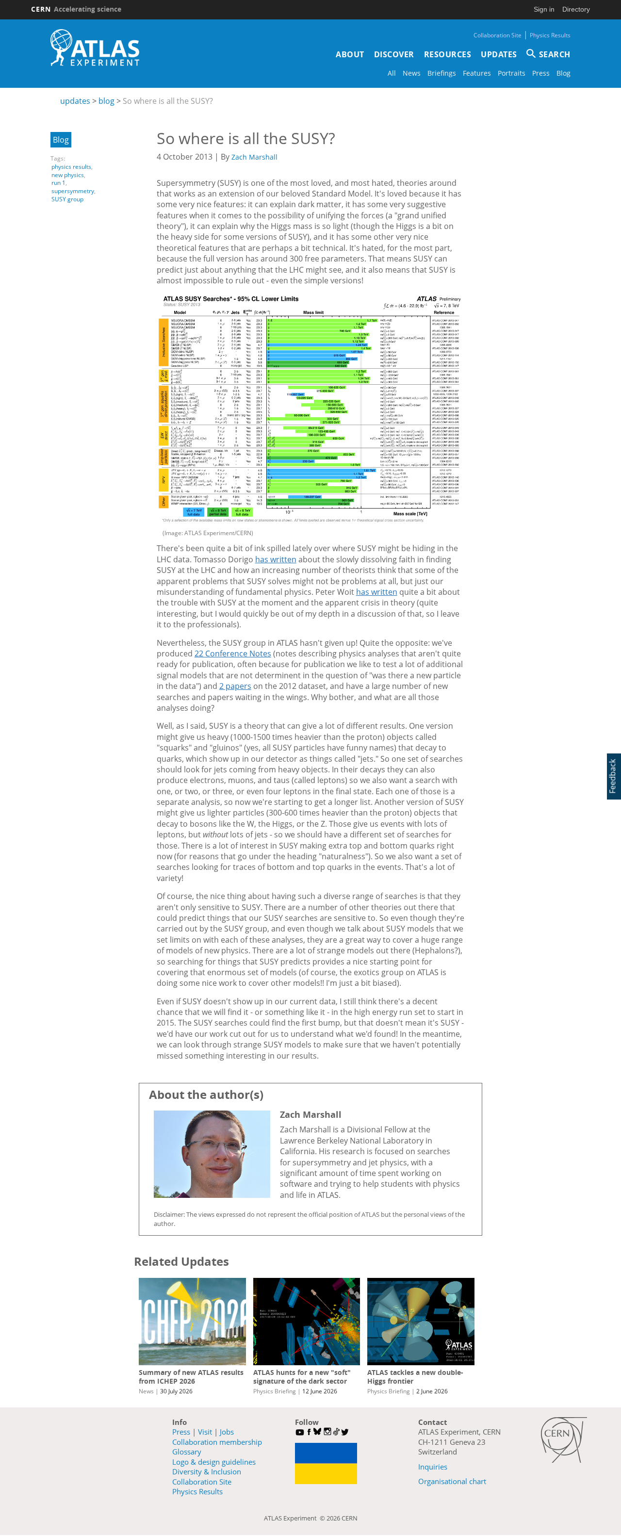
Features (477, 73)
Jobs (227, 1432)
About (350, 54)
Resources (448, 54)
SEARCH (555, 54)
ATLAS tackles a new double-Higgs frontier (415, 1377)
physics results (71, 167)
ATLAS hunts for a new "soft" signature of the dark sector (302, 1377)
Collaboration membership (217, 1442)
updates (75, 101)
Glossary (186, 1451)
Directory (576, 9)
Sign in (544, 9)
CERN (76, 9)
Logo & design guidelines (214, 1462)
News (412, 73)
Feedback (612, 776)
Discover (394, 54)
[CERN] (564, 1440)
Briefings (441, 73)
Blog (563, 73)
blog (106, 101)
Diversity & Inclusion (206, 1471)
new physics (67, 175)
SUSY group (67, 199)
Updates (499, 54)
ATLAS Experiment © (295, 1518)
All (392, 73)
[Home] (94, 47)
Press (541, 73)
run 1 (58, 183)
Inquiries (432, 1466)
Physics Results (550, 35)
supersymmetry (72, 191)
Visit (205, 1432)
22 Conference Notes (233, 653)
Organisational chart (452, 1481)
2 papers (235, 686)
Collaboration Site (498, 35)
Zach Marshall (254, 157)
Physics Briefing (274, 1391)
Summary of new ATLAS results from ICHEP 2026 (191, 1377)
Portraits (511, 73)
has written (275, 559)
